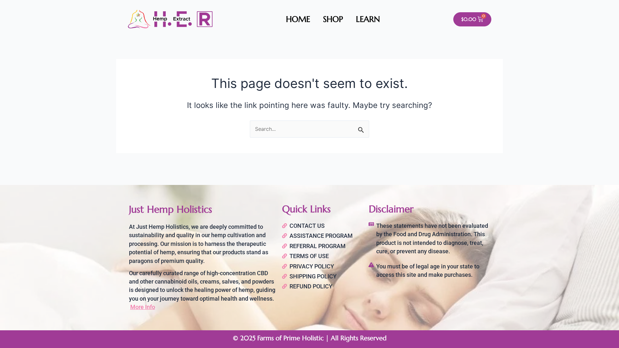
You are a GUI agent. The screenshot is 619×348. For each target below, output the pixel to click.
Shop (333, 19)
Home (298, 19)
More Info (142, 307)
